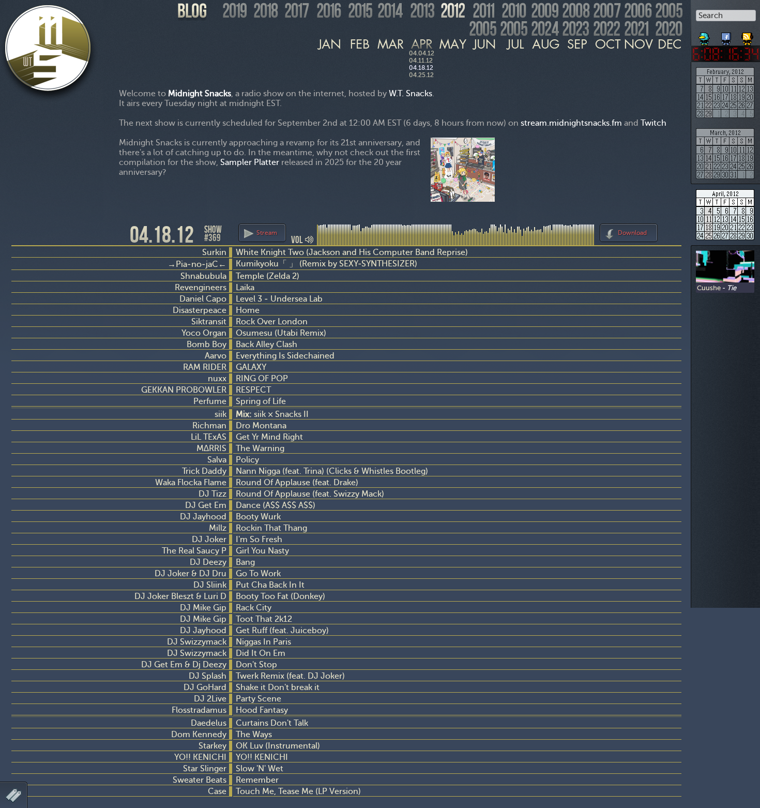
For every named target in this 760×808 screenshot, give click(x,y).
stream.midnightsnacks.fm (571, 123)
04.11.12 (421, 60)
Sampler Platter (249, 162)
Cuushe (709, 287)
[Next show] (672, 231)
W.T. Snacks (410, 93)
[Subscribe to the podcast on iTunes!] (748, 35)
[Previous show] (21, 234)
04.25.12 (421, 75)
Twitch (653, 123)
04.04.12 (421, 53)
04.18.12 (421, 67)
